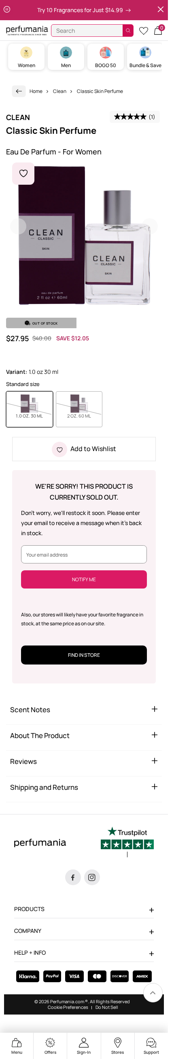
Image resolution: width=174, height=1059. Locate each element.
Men (66, 65)
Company (27, 931)
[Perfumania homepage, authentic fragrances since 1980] (27, 30)
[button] (158, 30)
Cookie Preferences (68, 1007)
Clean (59, 91)
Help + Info (30, 952)
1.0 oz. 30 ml (34, 415)
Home (36, 91)
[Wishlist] (143, 30)
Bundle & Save (145, 65)
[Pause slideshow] (6, 10)
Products (29, 909)
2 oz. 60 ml (84, 415)
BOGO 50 (105, 65)
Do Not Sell (106, 1007)
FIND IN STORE (84, 655)
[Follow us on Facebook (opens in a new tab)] (73, 877)
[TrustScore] (127, 842)
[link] (19, 91)
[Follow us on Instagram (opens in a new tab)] (92, 877)
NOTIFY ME (84, 579)
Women (26, 65)
